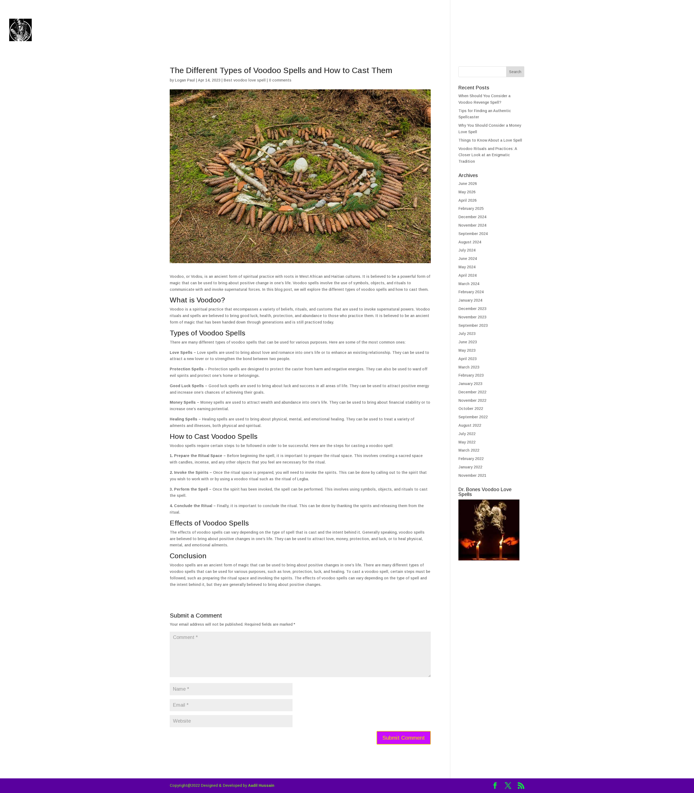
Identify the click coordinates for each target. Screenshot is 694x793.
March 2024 (468, 284)
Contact (663, 30)
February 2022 (471, 458)
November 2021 (472, 475)
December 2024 (472, 217)
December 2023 (472, 308)
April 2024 (467, 275)
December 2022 (472, 392)
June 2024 (467, 258)
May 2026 (466, 192)
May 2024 (466, 267)
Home (516, 30)
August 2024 (469, 242)
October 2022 (470, 408)
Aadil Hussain (261, 785)
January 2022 (470, 467)
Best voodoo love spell (245, 80)
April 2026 (467, 200)
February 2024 (471, 292)
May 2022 (466, 442)
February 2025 (471, 208)
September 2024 (473, 233)
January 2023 (470, 383)
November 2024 (472, 225)
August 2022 (469, 425)
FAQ (641, 30)
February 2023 (471, 375)
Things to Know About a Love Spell (490, 140)
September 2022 (473, 417)
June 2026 (467, 183)
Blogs (538, 30)
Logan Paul (185, 80)
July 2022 (466, 434)
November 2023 (472, 317)
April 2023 (467, 359)
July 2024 (466, 250)
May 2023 (466, 350)
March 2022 (468, 450)
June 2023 (467, 342)
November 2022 (472, 400)
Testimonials (611, 30)
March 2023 (468, 367)
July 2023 (466, 333)
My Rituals (567, 30)
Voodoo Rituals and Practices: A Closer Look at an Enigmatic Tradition (487, 155)
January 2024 (470, 300)
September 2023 (473, 325)
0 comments (280, 80)
